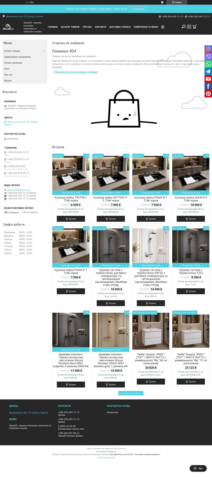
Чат (201, 468)
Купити (72, 218)
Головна (53, 27)
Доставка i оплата (120, 27)
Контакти (100, 27)
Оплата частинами (13, 62)
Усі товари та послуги (129, 393)
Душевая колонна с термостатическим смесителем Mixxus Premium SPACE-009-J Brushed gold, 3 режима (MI (111, 360)
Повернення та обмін (146, 27)
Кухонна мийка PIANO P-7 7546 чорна (70, 271)
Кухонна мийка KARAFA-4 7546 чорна (191, 199)
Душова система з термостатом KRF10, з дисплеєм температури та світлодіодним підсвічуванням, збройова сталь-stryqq (150, 277)
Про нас (87, 27)
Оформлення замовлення (17, 56)
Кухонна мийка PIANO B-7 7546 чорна (150, 199)
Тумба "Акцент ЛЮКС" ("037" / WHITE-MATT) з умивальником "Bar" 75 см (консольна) (191, 359)
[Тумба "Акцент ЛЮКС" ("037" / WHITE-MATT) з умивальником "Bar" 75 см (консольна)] (190, 331)
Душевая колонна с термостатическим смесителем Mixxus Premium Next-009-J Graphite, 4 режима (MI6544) (70, 360)
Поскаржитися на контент (121, 454)
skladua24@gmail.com (18, 190)
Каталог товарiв (70, 27)
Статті (7, 68)
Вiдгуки (8, 80)
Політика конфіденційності (147, 454)
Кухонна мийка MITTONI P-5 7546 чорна (111, 199)
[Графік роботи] (189, 27)
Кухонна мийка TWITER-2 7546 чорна (71, 199)
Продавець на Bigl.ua (106, 451)
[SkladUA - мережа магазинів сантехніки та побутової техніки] (12, 27)
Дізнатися (137, 8)
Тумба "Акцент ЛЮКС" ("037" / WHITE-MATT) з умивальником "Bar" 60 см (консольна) (151, 359)
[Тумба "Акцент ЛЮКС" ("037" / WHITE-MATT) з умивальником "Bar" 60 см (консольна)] (150, 331)
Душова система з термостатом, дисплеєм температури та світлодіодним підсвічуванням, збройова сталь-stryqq (111, 277)
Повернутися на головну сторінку (76, 72)
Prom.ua (122, 448)
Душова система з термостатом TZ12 (191, 271)
